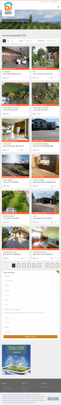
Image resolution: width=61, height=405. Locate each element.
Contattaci (24, 391)
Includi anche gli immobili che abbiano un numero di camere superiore (24, 312)
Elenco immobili (6, 389)
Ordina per (41, 40)
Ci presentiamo (6, 387)
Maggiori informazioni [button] (28, 402)
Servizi (3, 391)
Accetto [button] (53, 398)
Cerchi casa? (44, 1)
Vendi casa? (55, 1)
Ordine (21, 40)
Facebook (45, 387)
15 (47, 265)
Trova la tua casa (30, 336)
